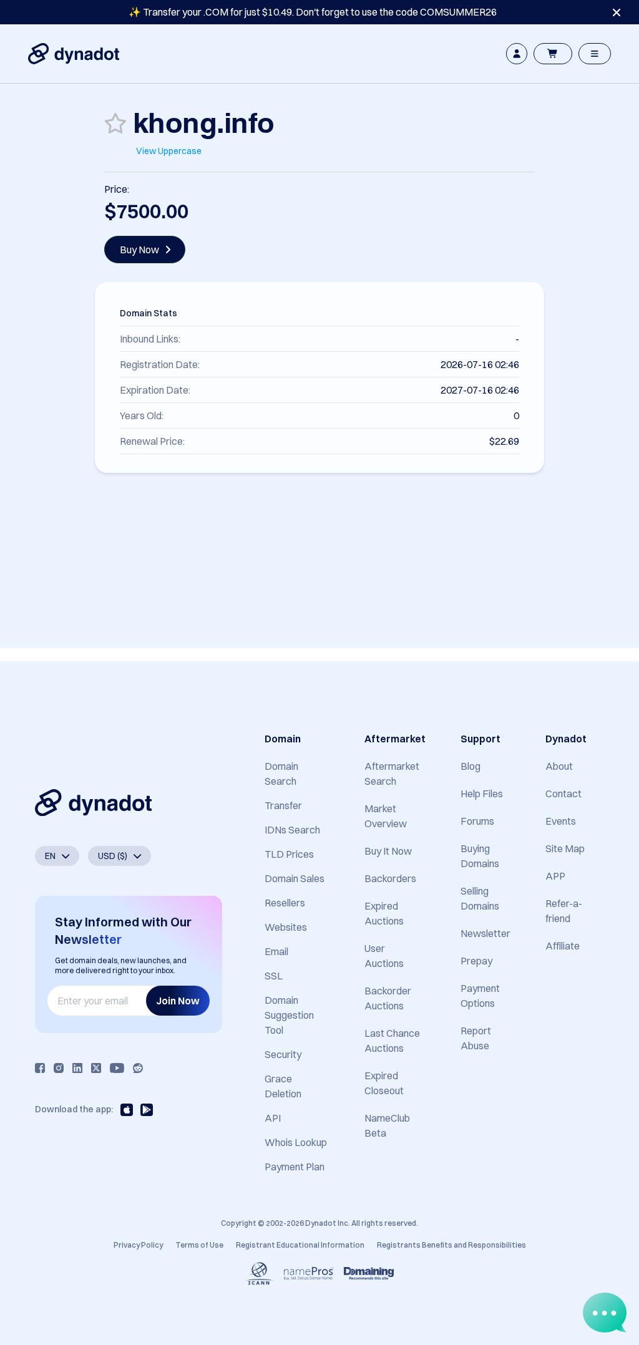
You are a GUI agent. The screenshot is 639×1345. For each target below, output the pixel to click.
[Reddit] (138, 1068)
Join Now (178, 1000)
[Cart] (553, 53)
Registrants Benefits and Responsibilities (451, 1245)
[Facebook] (40, 1068)
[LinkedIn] (77, 1068)
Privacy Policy (138, 1245)
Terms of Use (199, 1245)
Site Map (565, 848)
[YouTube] (117, 1068)
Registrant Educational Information (300, 1245)
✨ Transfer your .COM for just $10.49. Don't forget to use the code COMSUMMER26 (313, 12)
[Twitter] (96, 1068)
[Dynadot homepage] (73, 53)
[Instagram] (59, 1068)
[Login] (516, 53)
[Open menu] (594, 53)
